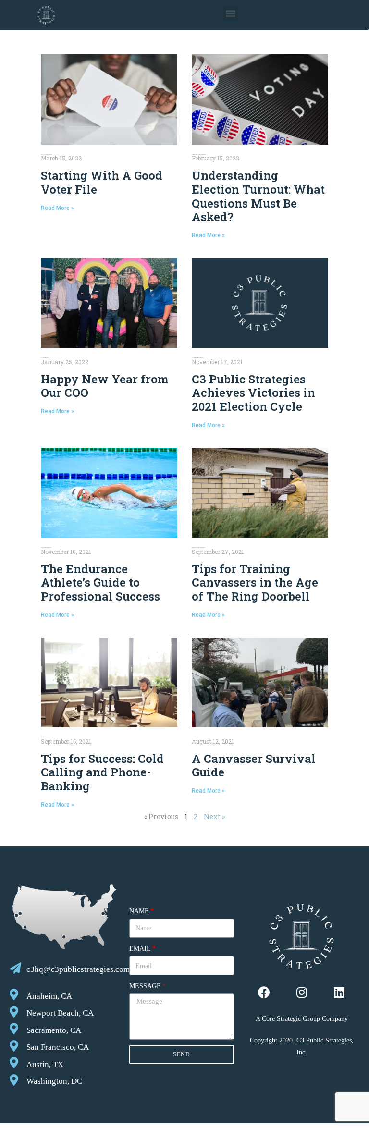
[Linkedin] (339, 992)
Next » (214, 816)
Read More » (57, 208)
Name (139, 911)
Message (145, 986)
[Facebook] (264, 992)
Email (140, 948)
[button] (231, 13)
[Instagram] (301, 992)
